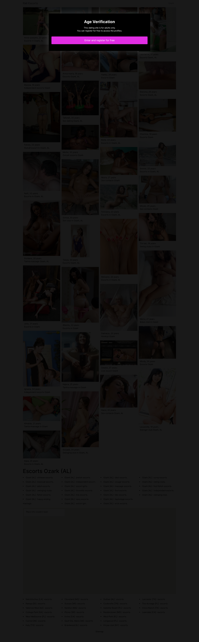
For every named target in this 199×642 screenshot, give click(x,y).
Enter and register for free (99, 40)
